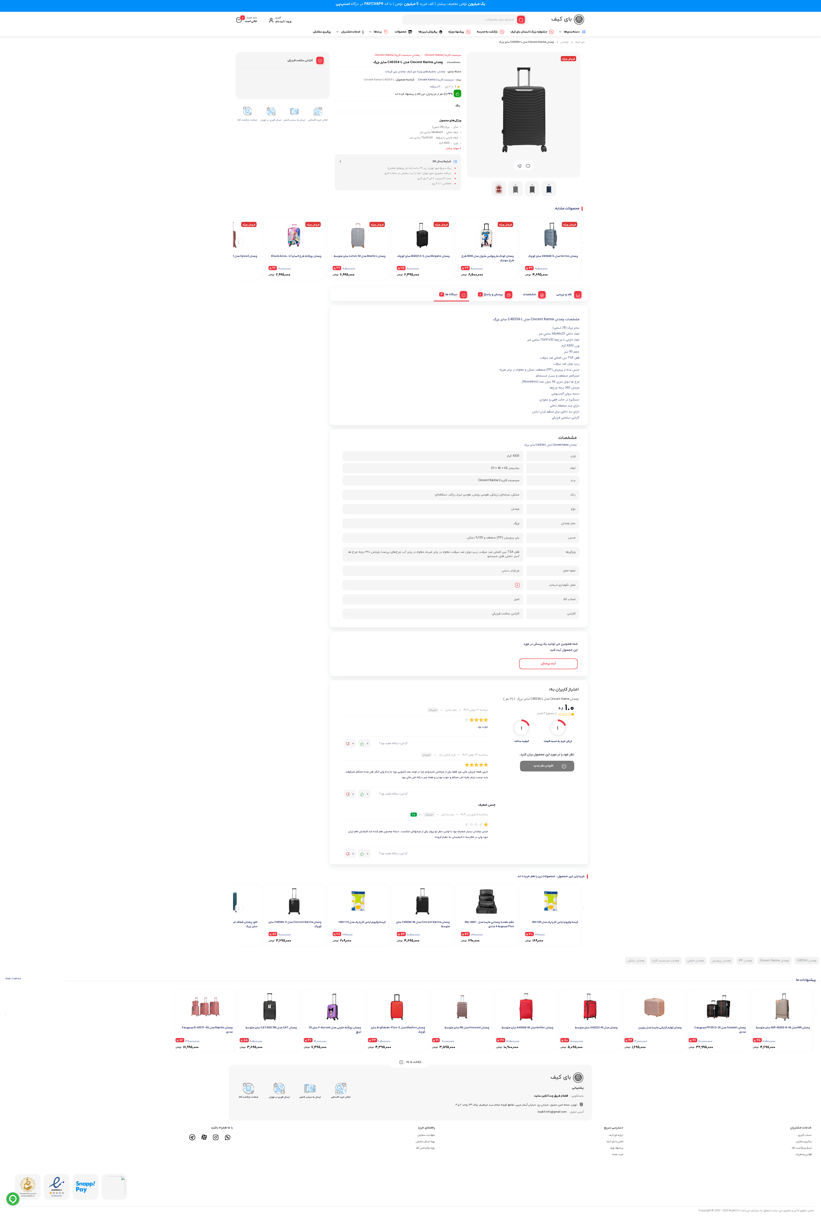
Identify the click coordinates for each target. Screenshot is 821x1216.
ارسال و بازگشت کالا (802, 1148)
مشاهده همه (13, 978)
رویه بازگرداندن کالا (425, 1148)
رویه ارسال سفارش (425, 1141)
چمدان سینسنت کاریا (665, 961)
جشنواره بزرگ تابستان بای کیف (529, 32)
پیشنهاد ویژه (456, 32)
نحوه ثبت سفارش (426, 1135)
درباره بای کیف (616, 1135)
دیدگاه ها (451, 294)
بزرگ (516, 523)
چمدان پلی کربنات (395, 71)
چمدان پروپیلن (721, 961)
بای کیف (580, 42)
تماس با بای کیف (614, 1141)
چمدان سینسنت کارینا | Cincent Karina (397, 55)
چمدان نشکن (636, 961)
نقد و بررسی (564, 294)
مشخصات (529, 294)
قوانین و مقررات (803, 1154)
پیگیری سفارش (322, 32)
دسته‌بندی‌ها (572, 32)
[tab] (567, 294)
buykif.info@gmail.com (552, 1112)
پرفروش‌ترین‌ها (427, 32)
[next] (238, 242)
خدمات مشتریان (350, 32)
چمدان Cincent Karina (774, 961)
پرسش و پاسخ (493, 294)
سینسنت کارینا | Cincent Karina (436, 80)
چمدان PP (745, 961)
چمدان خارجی (695, 961)
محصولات (400, 32)
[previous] (582, 242)
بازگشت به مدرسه (487, 32)
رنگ (457, 105)
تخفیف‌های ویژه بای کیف (421, 71)
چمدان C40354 (807, 961)
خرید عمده (617, 1154)
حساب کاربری (805, 1135)
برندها (378, 32)
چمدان (564, 42)
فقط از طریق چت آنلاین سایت (551, 1096)
